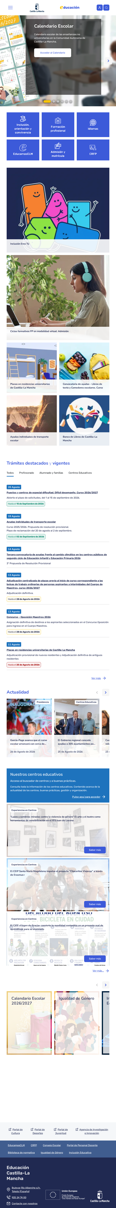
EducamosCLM (23, 154)
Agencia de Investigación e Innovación (93, 1131)
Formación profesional (58, 128)
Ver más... (98, 970)
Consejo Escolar (52, 1145)
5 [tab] (66, 101)
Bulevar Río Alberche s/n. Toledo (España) (26, 1189)
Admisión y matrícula (58, 154)
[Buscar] (106, 8)
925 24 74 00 (19, 1197)
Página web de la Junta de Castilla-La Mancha (37, 7)
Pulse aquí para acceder (86, 796)
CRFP (93, 154)
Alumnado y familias (51, 473)
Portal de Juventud (61, 1131)
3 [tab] (58, 101)
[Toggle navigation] (10, 7)
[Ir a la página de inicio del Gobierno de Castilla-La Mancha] (99, 1194)
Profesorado (26, 473)
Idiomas (93, 128)
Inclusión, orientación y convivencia (23, 128)
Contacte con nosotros (24, 1203)
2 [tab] (54, 101)
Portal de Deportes (39, 1131)
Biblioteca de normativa (21, 1152)
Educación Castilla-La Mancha (18, 1173)
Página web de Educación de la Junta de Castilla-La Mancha (69, 8)
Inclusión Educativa (80, 1152)
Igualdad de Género (52, 1152)
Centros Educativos (80, 473)
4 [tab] (62, 101)
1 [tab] (47, 101)
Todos (10, 473)
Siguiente (108, 60)
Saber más (95, 849)
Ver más (96, 678)
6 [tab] (70, 101)
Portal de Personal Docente (82, 1145)
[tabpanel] (58, 60)
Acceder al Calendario (52, 52)
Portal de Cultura (17, 1131)
